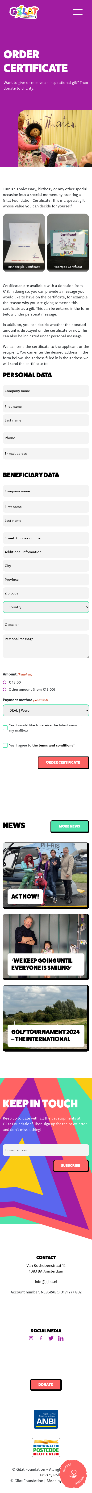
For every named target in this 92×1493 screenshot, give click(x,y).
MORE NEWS (69, 826)
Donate (45, 1384)
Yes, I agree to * (42, 745)
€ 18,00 (15, 682)
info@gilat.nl (46, 1281)
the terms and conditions (52, 745)
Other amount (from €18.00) (32, 689)
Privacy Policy (52, 1475)
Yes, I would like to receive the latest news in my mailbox (45, 728)
